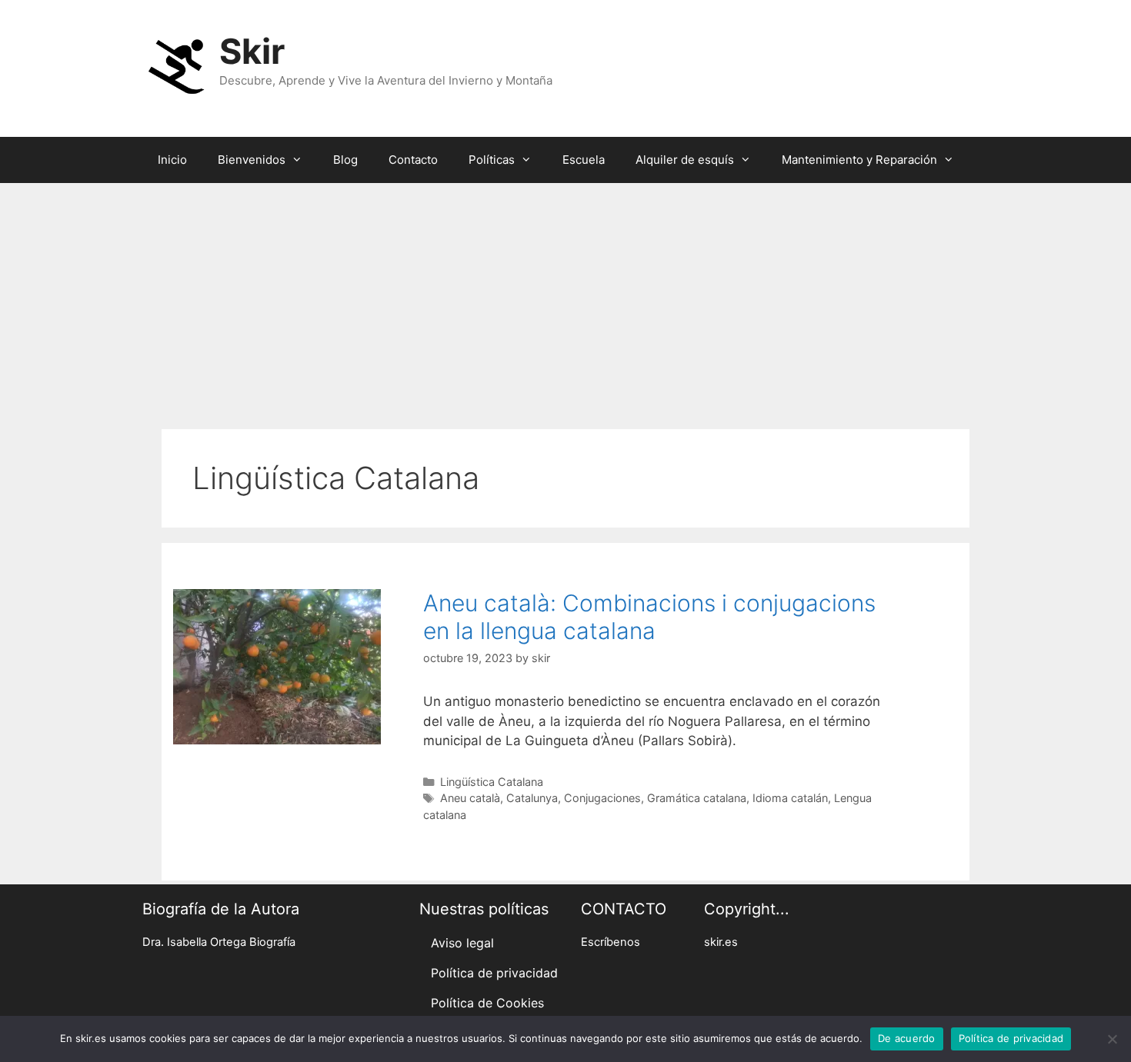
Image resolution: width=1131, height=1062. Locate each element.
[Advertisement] (565, 298)
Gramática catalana (696, 797)
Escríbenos (610, 942)
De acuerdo (907, 1038)
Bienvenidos (251, 159)
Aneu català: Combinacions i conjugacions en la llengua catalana (649, 616)
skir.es (721, 942)
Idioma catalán (790, 797)
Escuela (583, 159)
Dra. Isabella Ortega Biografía (218, 942)
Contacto (413, 159)
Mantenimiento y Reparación (859, 159)
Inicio (172, 159)
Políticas (492, 159)
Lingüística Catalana (491, 781)
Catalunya (532, 797)
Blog (345, 159)
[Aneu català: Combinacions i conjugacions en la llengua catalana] (277, 739)
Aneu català (470, 797)
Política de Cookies (487, 1002)
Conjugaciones (602, 797)
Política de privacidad (494, 972)
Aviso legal (462, 942)
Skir (252, 51)
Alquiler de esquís (685, 159)
